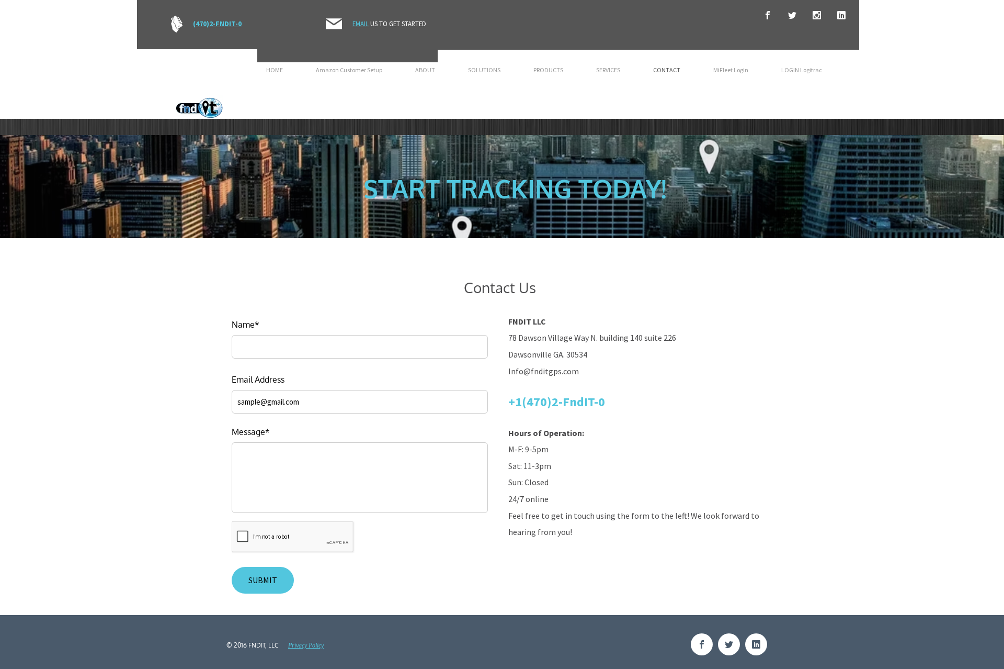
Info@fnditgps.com (543, 371)
